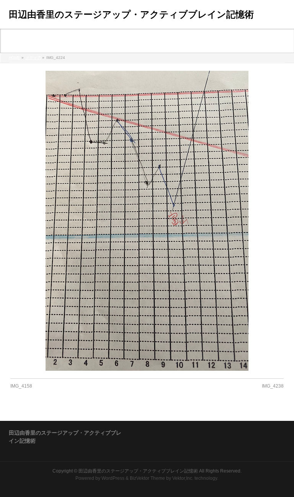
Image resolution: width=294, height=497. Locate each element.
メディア (33, 57)
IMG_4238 (273, 386)
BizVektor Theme (147, 478)
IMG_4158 (21, 386)
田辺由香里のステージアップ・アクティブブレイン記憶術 (131, 14)
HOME (14, 57)
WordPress (112, 478)
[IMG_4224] (147, 221)
